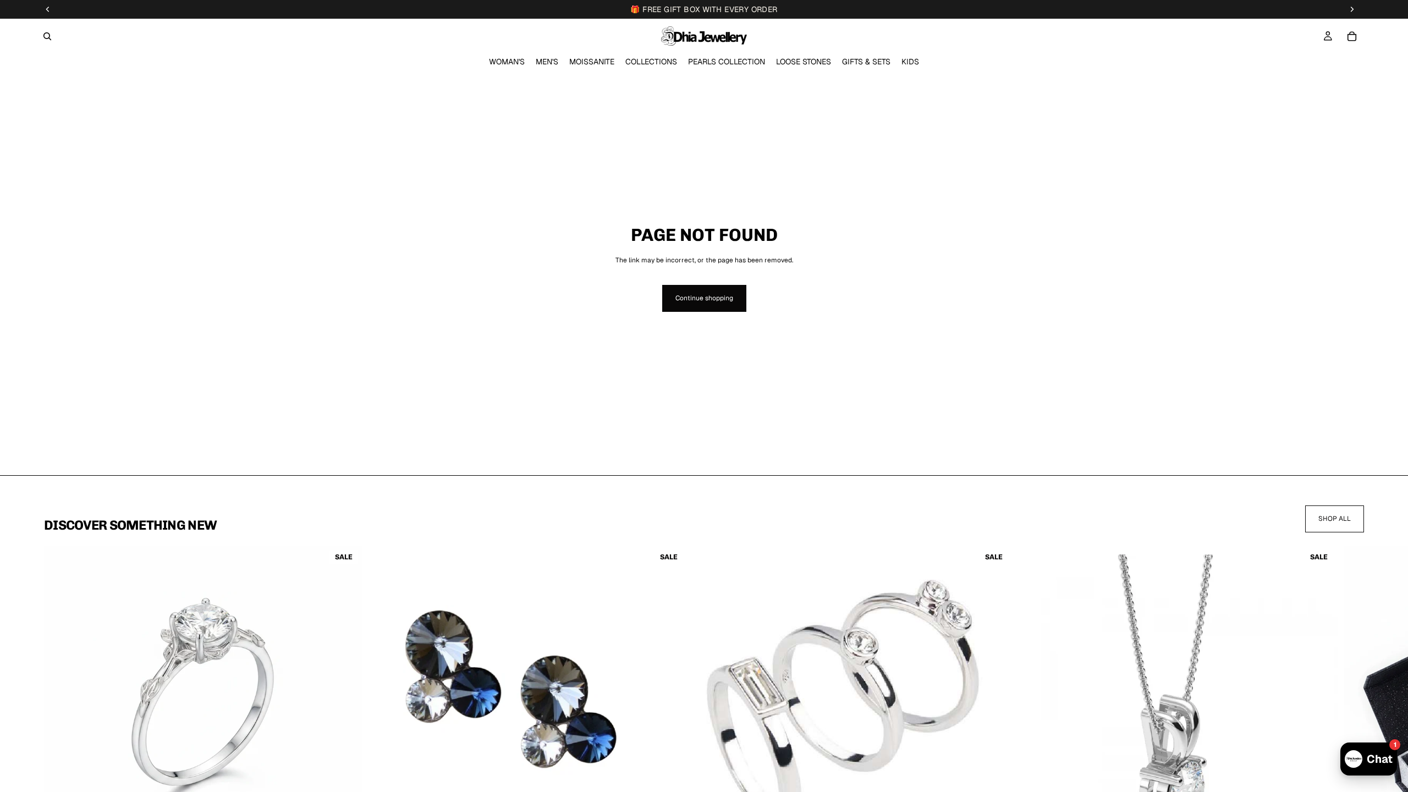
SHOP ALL (1334, 518)
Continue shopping (704, 298)
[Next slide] (1351, 722)
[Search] (47, 36)
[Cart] (1352, 36)
